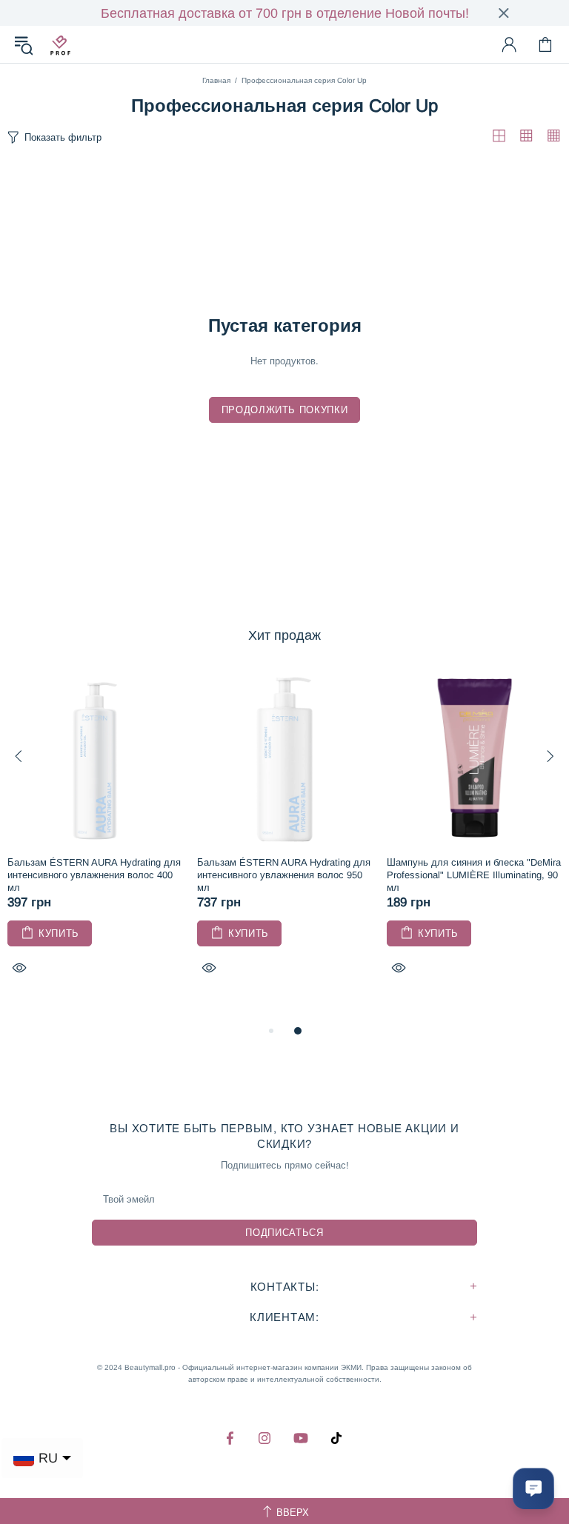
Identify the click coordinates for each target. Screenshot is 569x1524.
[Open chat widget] (533, 1488)
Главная (216, 80)
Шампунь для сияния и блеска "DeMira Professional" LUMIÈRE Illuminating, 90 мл (474, 875)
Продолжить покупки (285, 409)
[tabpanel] (95, 839)
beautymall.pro (60, 44)
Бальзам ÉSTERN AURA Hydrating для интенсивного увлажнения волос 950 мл (283, 875)
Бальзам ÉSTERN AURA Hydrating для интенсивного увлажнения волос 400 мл (94, 875)
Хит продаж (284, 635)
